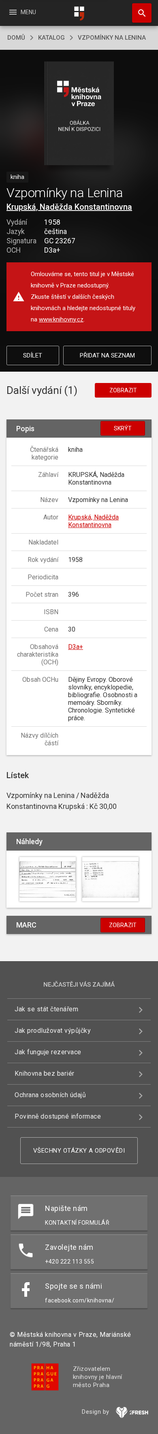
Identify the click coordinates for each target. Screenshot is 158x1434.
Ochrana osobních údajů (50, 1095)
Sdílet (32, 355)
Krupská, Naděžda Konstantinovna (69, 207)
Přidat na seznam (107, 355)
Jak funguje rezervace (48, 1052)
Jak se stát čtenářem (46, 1009)
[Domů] (79, 13)
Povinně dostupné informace (58, 1116)
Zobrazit (123, 390)
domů (16, 37)
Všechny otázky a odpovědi (79, 1150)
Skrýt (123, 428)
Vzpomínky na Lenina (112, 37)
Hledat (139, 13)
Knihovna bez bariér (45, 1073)
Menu (22, 12)
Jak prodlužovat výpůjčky (53, 1030)
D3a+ (75, 647)
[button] (79, 114)
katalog (51, 37)
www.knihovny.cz (61, 319)
